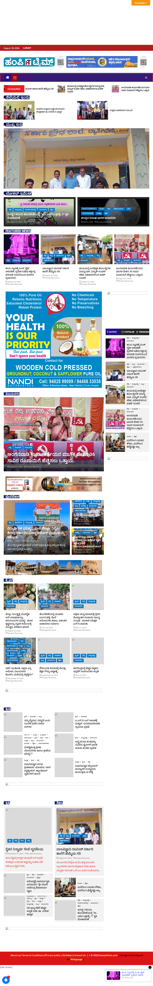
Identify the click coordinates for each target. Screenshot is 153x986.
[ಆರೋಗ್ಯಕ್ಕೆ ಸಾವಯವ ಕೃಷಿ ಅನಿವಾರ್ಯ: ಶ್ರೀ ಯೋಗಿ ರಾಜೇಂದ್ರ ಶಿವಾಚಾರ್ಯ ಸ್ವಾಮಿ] (14, 883)
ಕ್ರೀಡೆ (25, 716)
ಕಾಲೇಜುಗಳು (28, 738)
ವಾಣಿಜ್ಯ (99, 213)
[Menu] (15, 77)
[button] (15, 77)
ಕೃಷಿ (10, 840)
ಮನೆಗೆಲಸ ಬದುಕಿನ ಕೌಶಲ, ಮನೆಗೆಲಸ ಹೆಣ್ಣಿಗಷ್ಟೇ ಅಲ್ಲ (135, 443)
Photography (89, 209)
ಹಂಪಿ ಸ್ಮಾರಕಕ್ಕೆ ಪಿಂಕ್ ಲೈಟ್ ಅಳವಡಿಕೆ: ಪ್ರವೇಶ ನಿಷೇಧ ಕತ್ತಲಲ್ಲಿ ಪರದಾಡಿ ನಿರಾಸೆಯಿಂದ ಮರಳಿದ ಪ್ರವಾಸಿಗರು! (49, 454)
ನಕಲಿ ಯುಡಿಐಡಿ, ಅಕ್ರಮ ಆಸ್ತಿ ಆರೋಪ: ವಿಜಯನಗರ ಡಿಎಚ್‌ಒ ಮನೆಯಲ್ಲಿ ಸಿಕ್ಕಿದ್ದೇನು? (19, 671)
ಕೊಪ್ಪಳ (26, 760)
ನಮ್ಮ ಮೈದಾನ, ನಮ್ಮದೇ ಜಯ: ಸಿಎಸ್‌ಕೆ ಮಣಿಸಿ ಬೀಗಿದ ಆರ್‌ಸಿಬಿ (37, 723)
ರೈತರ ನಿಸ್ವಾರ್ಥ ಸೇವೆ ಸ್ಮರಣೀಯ (24, 849)
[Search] (146, 78)
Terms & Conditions (33, 955)
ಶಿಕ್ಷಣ (51, 209)
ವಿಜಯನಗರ (42, 209)
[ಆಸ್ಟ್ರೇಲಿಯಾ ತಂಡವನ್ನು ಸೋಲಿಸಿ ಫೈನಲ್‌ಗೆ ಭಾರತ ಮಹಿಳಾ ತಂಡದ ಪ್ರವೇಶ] (64, 743)
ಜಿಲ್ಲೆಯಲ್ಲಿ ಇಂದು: (119, 209)
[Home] (7, 77)
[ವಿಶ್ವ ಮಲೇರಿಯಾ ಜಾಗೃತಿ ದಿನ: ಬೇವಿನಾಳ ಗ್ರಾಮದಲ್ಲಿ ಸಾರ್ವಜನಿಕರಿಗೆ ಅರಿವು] (92, 110)
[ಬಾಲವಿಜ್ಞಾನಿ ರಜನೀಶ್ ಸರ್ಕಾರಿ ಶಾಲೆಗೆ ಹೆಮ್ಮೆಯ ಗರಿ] (58, 249)
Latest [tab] (113, 331)
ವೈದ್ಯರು (20, 655)
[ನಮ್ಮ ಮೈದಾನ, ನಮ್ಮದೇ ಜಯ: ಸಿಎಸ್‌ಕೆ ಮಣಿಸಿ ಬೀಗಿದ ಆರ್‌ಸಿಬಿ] (13, 722)
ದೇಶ (128, 209)
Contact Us (79, 955)
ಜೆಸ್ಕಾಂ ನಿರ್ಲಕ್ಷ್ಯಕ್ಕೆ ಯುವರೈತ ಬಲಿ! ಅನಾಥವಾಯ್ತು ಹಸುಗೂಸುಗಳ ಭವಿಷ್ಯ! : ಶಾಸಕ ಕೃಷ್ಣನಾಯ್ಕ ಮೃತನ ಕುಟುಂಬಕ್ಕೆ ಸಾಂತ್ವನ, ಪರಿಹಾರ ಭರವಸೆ (19, 620)
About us (15, 955)
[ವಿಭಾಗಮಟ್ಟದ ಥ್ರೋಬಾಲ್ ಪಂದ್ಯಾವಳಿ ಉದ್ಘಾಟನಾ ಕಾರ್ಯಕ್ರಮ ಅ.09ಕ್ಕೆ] (64, 767)
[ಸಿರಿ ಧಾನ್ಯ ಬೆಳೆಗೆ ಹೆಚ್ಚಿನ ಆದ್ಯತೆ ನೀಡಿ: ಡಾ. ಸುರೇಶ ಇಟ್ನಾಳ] (14, 905)
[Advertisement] (76, 22)
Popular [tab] (129, 331)
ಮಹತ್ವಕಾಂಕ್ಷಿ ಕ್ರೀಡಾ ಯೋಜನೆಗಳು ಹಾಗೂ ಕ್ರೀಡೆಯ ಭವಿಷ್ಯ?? (37, 750)
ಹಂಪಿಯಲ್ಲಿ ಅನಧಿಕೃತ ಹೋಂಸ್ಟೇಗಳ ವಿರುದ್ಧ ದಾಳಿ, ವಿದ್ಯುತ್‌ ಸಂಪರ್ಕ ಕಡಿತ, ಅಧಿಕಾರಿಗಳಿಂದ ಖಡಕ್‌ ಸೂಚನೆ (137, 397)
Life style (42, 896)
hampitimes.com (108, 955)
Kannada (31, 896)
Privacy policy (53, 955)
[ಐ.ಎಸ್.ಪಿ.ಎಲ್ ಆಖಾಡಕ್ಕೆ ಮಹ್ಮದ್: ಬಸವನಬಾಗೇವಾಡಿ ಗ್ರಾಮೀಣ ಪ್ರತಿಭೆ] (64, 722)
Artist (27, 735)
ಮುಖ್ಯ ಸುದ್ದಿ (18, 209)
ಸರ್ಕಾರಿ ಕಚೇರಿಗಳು (80, 510)
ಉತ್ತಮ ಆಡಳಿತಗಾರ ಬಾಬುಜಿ (47, 110)
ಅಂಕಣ (102, 209)
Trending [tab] (144, 331)
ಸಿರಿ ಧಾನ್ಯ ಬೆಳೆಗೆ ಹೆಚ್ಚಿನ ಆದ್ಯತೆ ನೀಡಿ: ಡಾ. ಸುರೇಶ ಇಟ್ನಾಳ (38, 911)
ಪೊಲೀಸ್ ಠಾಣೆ (11, 646)
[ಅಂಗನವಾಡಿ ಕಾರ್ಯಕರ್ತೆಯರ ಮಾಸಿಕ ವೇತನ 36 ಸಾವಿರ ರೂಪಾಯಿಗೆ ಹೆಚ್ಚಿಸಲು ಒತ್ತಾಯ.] (131, 249)
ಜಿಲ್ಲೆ (10, 209)
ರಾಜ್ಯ (51, 255)
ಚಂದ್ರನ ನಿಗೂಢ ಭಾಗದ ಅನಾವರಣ (98, 217)
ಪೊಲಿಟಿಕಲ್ (18, 522)
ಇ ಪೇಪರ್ (27, 48)
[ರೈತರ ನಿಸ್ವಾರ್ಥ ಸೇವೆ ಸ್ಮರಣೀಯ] (28, 826)
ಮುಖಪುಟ (127, 260)
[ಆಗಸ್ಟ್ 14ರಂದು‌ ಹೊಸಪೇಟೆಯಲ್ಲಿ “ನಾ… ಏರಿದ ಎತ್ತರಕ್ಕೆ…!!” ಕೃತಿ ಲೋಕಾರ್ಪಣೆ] (65, 910)
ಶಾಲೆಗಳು (27, 743)
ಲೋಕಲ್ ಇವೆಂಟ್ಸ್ (30, 209)
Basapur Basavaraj (33, 222)
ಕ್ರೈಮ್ (9, 601)
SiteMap (67, 955)
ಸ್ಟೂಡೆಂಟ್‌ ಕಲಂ (48, 260)
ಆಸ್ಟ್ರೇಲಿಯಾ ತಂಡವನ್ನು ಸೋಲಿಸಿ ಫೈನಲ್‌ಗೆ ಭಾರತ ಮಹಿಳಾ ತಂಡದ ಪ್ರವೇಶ (86, 744)
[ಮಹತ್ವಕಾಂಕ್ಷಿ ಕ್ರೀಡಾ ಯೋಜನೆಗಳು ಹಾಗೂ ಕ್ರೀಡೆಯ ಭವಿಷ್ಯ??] (13, 745)
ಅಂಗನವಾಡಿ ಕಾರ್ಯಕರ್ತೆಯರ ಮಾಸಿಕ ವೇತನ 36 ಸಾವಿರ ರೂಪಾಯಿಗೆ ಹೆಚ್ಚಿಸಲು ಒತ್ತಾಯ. (129, 271)
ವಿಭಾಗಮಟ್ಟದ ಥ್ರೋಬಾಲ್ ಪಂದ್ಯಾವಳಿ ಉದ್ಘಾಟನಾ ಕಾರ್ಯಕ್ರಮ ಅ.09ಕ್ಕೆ (86, 769)
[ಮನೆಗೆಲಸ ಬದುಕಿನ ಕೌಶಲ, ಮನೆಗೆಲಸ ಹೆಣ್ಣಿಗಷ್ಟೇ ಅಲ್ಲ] (65, 887)
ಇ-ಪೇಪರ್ (43, 735)
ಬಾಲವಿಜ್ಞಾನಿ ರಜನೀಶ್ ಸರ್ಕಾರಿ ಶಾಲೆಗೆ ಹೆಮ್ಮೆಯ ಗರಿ (136, 374)
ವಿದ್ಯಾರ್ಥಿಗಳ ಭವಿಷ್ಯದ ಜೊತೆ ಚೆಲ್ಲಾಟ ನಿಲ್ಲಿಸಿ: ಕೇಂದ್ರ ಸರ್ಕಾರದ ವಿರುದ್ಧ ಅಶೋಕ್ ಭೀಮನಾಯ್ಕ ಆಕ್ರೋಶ (36, 532)
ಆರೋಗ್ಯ (29, 898)
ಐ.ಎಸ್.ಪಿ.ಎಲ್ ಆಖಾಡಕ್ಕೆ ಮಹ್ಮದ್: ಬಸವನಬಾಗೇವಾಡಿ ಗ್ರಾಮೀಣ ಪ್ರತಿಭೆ (87, 723)
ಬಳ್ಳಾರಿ (87, 501)
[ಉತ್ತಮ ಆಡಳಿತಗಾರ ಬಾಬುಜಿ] (19, 110)
